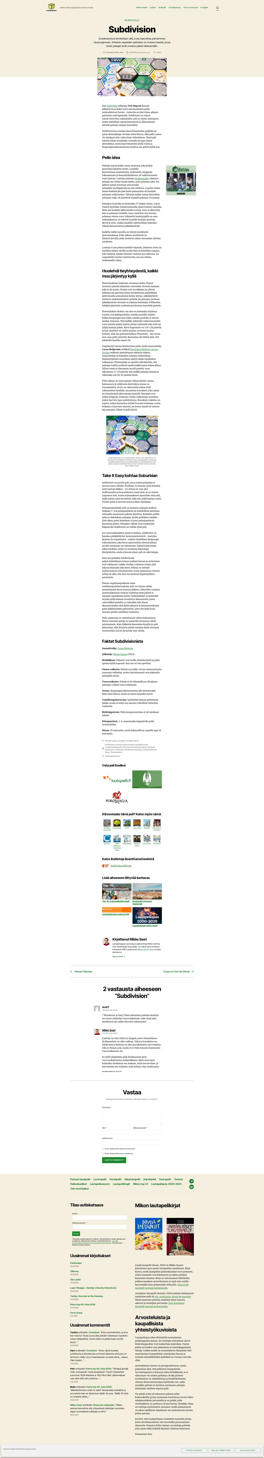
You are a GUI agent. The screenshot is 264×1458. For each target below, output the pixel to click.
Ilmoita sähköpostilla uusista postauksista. (119, 1153)
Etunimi (74, 1214)
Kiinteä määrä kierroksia (125, 745)
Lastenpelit (99, 1179)
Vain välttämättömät (221, 1450)
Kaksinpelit (149, 1179)
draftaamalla (142, 178)
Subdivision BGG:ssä (121, 865)
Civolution (94, 1332)
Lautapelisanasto (100, 1183)
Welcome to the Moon (157, 829)
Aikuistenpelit (132, 1179)
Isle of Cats (147, 843)
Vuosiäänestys (175, 7)
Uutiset (153, 7)
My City (107, 843)
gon (157, 1296)
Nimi (104, 1128)
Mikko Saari (119, 52)
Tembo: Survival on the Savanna (86, 1296)
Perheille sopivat (132, 741)
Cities (127, 828)
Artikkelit (162, 7)
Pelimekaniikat (78, 1183)
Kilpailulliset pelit (141, 745)
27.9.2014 (139, 52)
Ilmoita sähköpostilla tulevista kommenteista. (120, 1149)
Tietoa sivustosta (190, 7)
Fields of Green (137, 844)
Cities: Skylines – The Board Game (117, 846)
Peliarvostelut (141, 7)
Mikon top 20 (140, 1183)
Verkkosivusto (107, 1138)
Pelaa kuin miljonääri (103, 1405)
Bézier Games (120, 654)
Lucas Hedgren (125, 648)
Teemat (178, 1179)
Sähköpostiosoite (140, 1128)
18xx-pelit (75, 1279)
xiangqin (186, 1296)
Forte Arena (76, 1312)
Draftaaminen (110, 745)
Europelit (122, 741)
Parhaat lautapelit (80, 1179)
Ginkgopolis (117, 828)
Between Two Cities (107, 829)
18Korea (74, 1271)
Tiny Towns (137, 828)
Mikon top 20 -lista (145, 949)
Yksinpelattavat (116, 752)
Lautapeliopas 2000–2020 (166, 1183)
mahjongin (165, 1296)
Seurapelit (165, 1179)
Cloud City (157, 843)
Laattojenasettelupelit (113, 747)
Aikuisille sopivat (111, 741)
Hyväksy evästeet (194, 1450)
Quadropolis (127, 843)
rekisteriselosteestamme (102, 1243)
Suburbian (112, 106)
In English (204, 7)
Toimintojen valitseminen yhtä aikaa (128, 750)
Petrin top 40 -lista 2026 (82, 1304)
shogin (175, 1296)
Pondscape (76, 1263)
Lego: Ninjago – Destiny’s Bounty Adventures (93, 1288)
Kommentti (106, 1107)
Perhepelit (115, 1179)
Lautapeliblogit (121, 1183)
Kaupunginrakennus (112, 756)
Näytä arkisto (118, 956)
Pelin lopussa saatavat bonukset (135, 747)
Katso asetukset (248, 1450)
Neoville (147, 828)
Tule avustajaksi (79, 1188)
